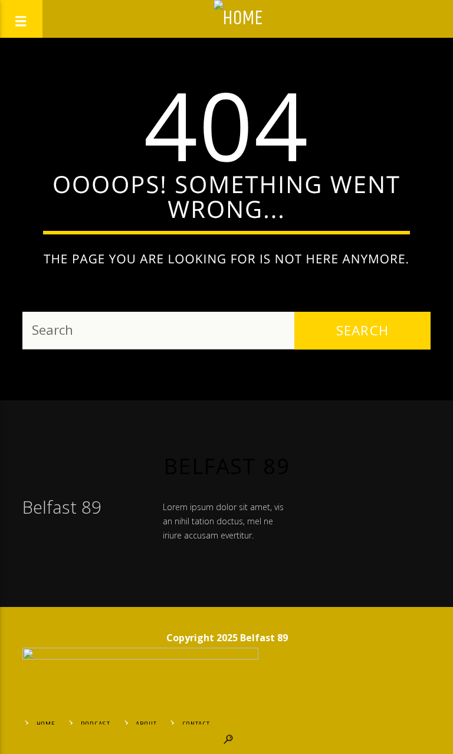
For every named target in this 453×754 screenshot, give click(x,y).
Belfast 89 (226, 466)
